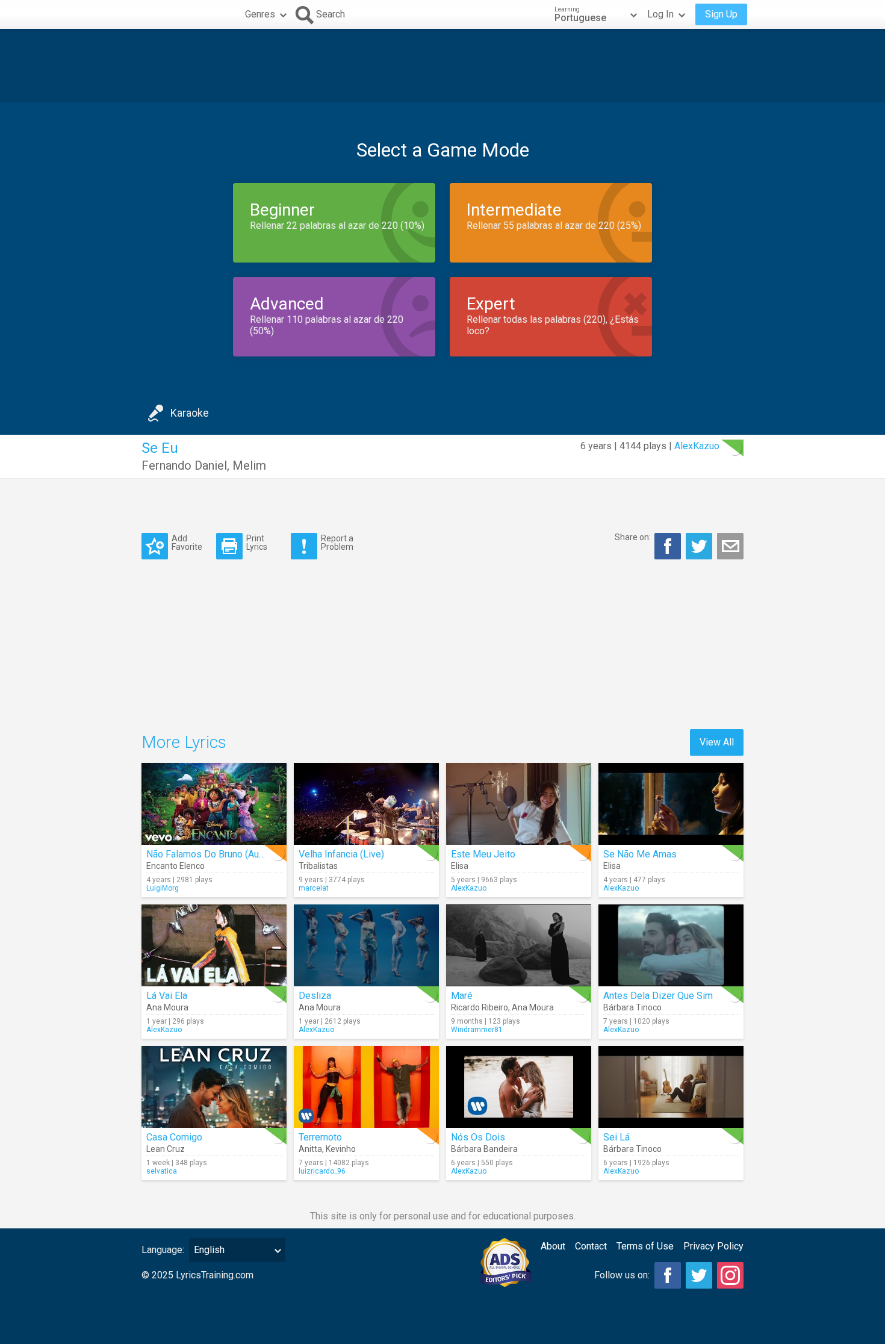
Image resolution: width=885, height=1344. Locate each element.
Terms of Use (645, 1246)
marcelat (314, 888)
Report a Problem (337, 542)
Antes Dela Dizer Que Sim (658, 995)
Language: (162, 1249)
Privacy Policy (713, 1246)
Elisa (459, 866)
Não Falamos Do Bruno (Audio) (210, 854)
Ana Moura (167, 1007)
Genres (260, 14)
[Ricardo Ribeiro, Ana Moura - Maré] (518, 945)
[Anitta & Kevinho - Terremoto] (366, 1087)
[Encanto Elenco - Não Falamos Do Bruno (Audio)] (214, 804)
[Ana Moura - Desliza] (366, 945)
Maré (462, 995)
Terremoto (320, 1137)
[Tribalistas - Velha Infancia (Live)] (366, 804)
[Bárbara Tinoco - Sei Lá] (671, 1087)
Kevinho (341, 1149)
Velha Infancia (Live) (341, 854)
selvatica (161, 1171)
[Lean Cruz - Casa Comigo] (214, 1087)
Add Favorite (187, 542)
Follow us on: (622, 1275)
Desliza (315, 995)
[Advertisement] (442, 66)
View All (717, 742)
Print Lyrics (256, 542)
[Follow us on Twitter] (699, 1275)
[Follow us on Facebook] (667, 1275)
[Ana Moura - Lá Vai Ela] (214, 945)
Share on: (633, 537)
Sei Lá (616, 1137)
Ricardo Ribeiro (479, 1007)
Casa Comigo (174, 1137)
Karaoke (189, 412)
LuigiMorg (162, 888)
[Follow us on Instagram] (730, 1275)
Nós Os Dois (478, 1137)
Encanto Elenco (175, 866)
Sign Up (721, 14)
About (553, 1246)
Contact (591, 1246)
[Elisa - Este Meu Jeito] (518, 804)
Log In (660, 14)
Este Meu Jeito (483, 854)
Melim (249, 465)
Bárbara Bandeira (484, 1149)
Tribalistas (318, 866)
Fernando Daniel (184, 465)
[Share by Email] (730, 546)
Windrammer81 (477, 1029)
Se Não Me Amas (640, 854)
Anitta (310, 1149)
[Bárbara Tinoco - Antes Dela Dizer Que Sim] (671, 945)
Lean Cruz (165, 1149)
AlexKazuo (696, 446)
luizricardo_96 (322, 1171)
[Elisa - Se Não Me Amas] (671, 804)
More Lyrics (183, 742)
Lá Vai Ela (166, 995)
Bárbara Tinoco (632, 1007)
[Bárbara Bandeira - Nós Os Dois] (518, 1087)
